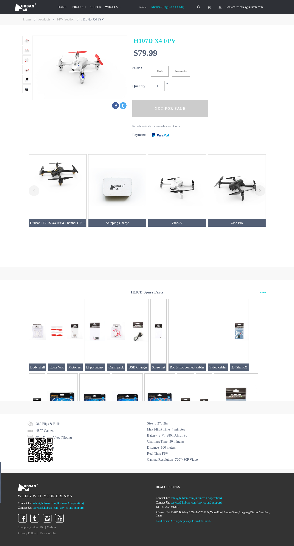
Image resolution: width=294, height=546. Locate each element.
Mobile (51, 527)
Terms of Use (48, 533)
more (263, 292)
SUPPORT (96, 7)
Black (160, 71)
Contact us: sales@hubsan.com (244, 7)
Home (27, 19)
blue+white (181, 71)
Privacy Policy (27, 533)
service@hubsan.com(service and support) (58, 507)
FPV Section (65, 19)
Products (44, 19)
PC (42, 527)
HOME (62, 7)
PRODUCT (79, 7)
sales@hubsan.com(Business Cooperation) (58, 503)
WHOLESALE (113, 7)
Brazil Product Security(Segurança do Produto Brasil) (183, 521)
